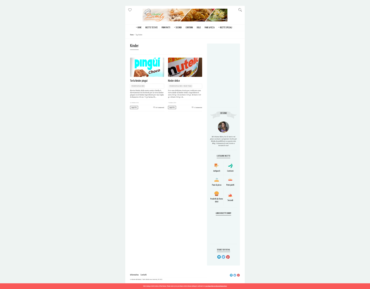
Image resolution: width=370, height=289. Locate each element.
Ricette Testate (151, 28)
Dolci (199, 28)
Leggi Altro (134, 107)
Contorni (189, 28)
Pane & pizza (210, 28)
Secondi (179, 28)
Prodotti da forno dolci (138, 86)
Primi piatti (166, 28)
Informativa (134, 275)
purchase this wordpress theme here (216, 286)
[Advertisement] (223, 76)
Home (132, 35)
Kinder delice (174, 80)
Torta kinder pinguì (138, 80)
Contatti (143, 275)
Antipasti (216, 171)
